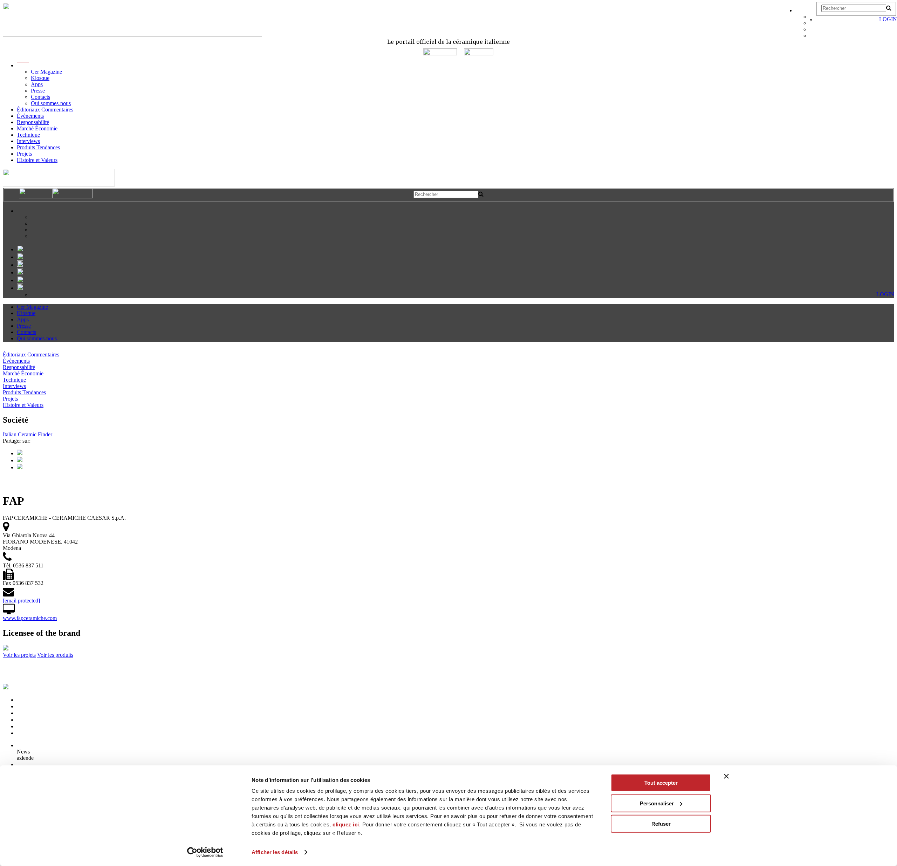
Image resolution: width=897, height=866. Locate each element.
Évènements (30, 116)
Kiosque (40, 78)
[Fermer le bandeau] (726, 776)
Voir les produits (55, 655)
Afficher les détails (275, 852)
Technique (28, 135)
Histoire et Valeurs (37, 160)
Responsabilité (33, 122)
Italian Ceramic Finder (27, 434)
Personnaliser (657, 803)
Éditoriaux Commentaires (45, 109)
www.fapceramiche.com (30, 618)
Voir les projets (19, 655)
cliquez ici (346, 824)
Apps (37, 84)
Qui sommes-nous (51, 103)
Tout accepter (661, 783)
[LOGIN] (819, 20)
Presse (38, 91)
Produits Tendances (38, 147)
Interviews (28, 141)
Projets (24, 154)
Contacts (40, 97)
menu (23, 65)
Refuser (661, 824)
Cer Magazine (46, 72)
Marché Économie (37, 128)
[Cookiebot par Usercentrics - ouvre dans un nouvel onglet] (205, 852)
